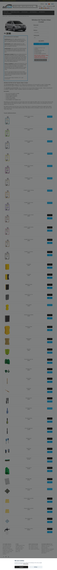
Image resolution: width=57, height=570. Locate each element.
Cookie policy (25, 563)
